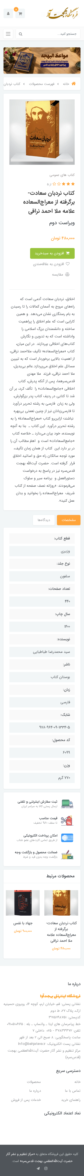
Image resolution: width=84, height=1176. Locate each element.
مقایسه (58, 274)
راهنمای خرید (70, 1100)
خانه (77, 1082)
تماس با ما (72, 1091)
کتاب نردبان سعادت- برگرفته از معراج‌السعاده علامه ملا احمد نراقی (61, 932)
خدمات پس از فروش (26, 1100)
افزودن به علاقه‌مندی (49, 264)
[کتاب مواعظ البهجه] (42, 60)
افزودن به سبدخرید (50, 253)
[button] (20, 13)
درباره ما (35, 1091)
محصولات (34, 1082)
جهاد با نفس (22, 923)
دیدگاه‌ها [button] (44, 520)
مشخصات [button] (69, 520)
